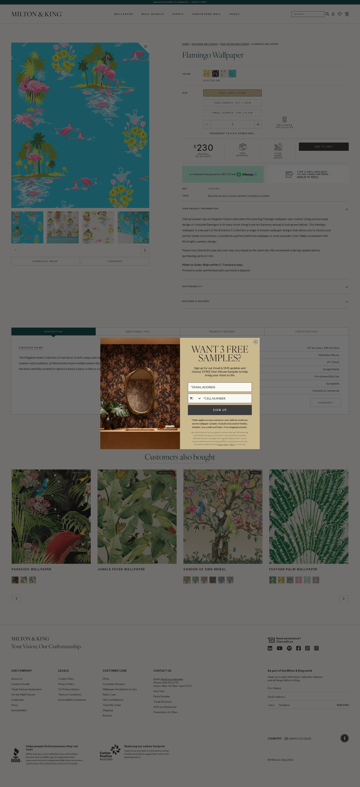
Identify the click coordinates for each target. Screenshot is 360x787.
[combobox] (195, 398)
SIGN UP (220, 410)
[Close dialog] (255, 341)
